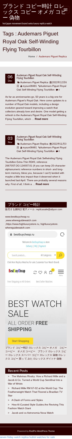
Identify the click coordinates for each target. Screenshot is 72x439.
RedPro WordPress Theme (42, 431)
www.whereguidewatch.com (21, 220)
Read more (41, 118)
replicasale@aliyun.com (49, 209)
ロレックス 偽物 (49, 355)
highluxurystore (49, 224)
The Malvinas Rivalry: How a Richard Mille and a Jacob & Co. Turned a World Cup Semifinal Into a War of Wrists (36, 380)
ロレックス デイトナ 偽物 (47, 358)
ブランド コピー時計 (16, 347)
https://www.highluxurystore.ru (22, 224)
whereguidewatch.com (17, 227)
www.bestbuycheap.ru (17, 216)
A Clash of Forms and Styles (27, 400)
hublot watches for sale (42, 437)
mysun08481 (30, 86)
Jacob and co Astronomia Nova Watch (33, 412)
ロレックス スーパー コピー (23, 355)
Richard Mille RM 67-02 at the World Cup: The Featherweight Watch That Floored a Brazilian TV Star (35, 392)
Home (31, 56)
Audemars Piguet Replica (53, 56)
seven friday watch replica (14, 437)
